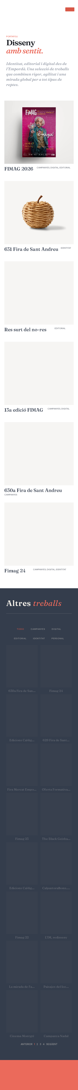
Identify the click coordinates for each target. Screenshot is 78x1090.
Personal (58, 638)
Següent (52, 1044)
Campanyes (38, 629)
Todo (20, 629)
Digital (56, 629)
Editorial (20, 638)
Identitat (39, 638)
